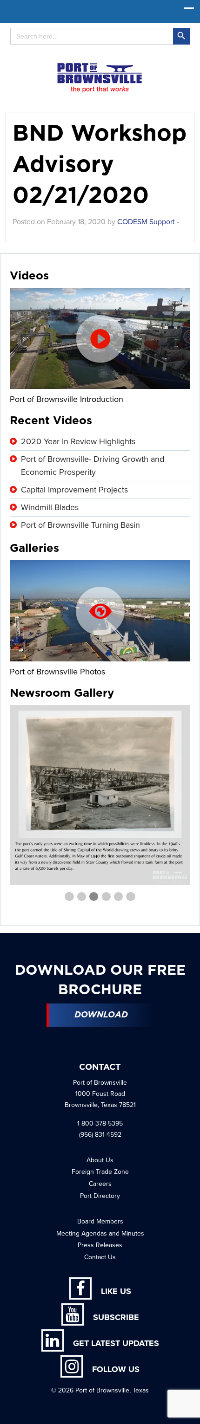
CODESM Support (146, 222)
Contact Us (100, 1257)
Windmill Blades (50, 507)
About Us (100, 1160)
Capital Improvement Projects (74, 490)
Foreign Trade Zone (100, 1172)
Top (189, 1411)
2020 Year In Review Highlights (78, 441)
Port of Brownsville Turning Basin (80, 525)
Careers (100, 1184)
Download (101, 1015)
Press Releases (100, 1245)
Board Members (100, 1221)
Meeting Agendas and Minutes (100, 1233)
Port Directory (100, 1196)
